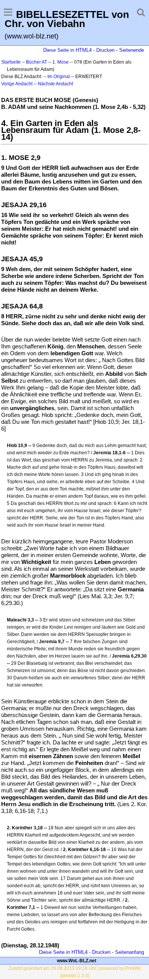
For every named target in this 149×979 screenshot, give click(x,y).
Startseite (11, 62)
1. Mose (60, 62)
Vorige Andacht (16, 83)
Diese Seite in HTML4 (67, 50)
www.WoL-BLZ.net (76, 960)
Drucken (105, 50)
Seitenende (131, 50)
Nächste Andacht (55, 83)
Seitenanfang (129, 952)
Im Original (58, 76)
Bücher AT (36, 62)
